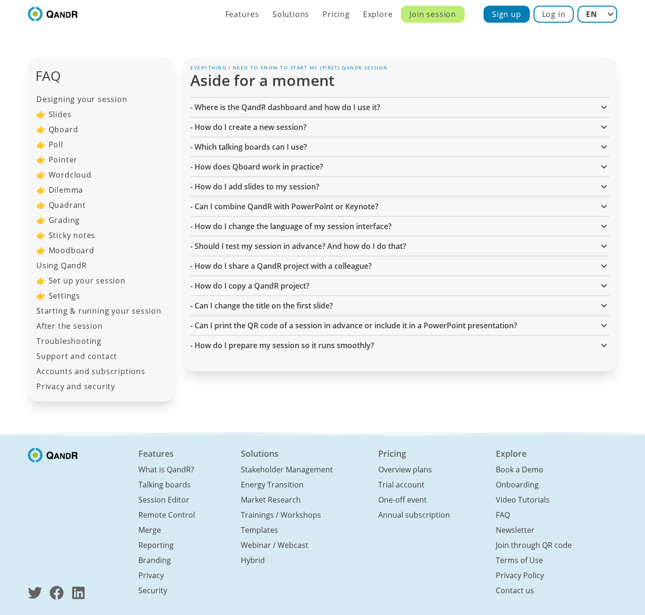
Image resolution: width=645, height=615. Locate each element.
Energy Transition (272, 484)
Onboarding (517, 484)
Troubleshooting (69, 341)
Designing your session (81, 99)
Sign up (506, 14)
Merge (149, 530)
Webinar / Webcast (274, 545)
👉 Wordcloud (64, 175)
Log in (554, 14)
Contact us (515, 590)
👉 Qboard (57, 129)
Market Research (271, 500)
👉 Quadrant (61, 205)
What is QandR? (166, 469)
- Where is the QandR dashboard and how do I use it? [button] (285, 107)
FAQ (503, 515)
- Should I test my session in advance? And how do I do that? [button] (298, 246)
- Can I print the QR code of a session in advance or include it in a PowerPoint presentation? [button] (353, 325)
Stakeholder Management (287, 469)
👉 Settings (58, 295)
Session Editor (163, 500)
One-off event (402, 500)
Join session (432, 14)
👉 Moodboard (65, 250)
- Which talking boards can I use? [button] (248, 147)
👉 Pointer (56, 159)
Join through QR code (534, 545)
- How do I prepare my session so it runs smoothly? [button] (282, 345)
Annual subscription (414, 515)
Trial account (401, 484)
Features (242, 14)
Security (152, 590)
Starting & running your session (98, 311)
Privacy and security (75, 386)
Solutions (290, 14)
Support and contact (76, 356)
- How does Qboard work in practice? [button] (256, 167)
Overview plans (405, 469)
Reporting (156, 545)
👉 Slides (53, 114)
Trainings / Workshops (281, 515)
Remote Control (166, 515)
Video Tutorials (523, 500)
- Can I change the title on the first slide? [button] (261, 305)
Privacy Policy (520, 575)
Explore (378, 14)
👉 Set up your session (81, 280)
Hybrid (253, 560)
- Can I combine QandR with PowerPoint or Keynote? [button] (284, 206)
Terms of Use (519, 560)
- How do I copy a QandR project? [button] (249, 286)
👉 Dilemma (59, 190)
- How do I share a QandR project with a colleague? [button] (281, 266)
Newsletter (515, 530)
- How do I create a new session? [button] (248, 127)
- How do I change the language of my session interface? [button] (290, 226)
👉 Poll (49, 144)
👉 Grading (58, 220)
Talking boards (164, 484)
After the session (69, 326)
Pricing (336, 14)
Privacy (151, 575)
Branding (154, 560)
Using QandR (61, 265)
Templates (259, 530)
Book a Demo (519, 469)
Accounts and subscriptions (90, 371)
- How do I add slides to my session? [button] (254, 186)
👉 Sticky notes (65, 235)
